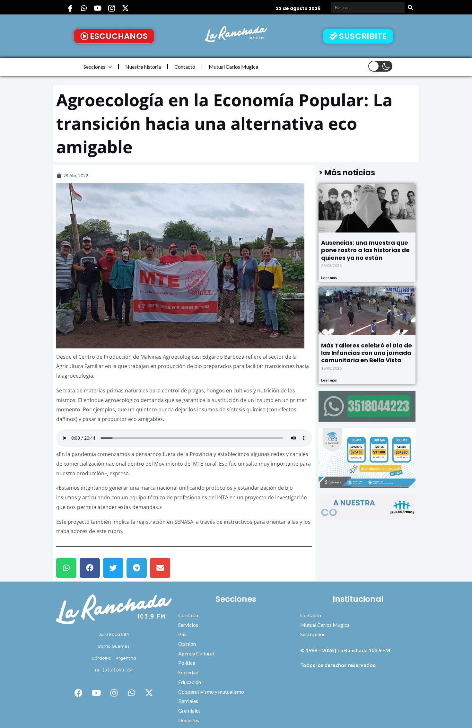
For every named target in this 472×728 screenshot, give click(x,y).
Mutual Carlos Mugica (233, 67)
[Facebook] (70, 8)
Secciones (94, 67)
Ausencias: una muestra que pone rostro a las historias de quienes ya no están (365, 250)
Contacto (184, 67)
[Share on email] (160, 568)
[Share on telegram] (137, 568)
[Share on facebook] (90, 568)
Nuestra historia (143, 67)
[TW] (125, 8)
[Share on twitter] (113, 568)
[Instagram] (111, 8)
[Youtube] (97, 8)
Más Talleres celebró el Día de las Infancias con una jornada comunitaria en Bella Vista (366, 352)
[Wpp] (84, 8)
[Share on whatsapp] (66, 568)
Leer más (329, 277)
